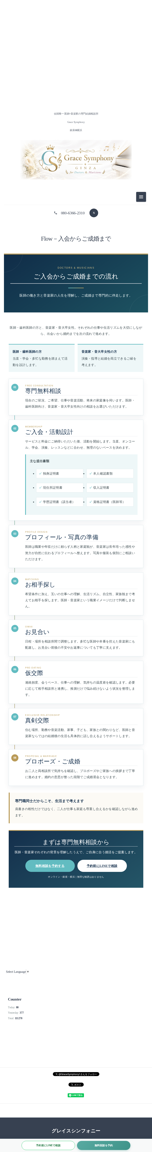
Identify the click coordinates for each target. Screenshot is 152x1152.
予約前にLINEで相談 (102, 866)
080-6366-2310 (73, 213)
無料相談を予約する (50, 866)
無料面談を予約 (104, 1145)
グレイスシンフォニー (76, 1130)
